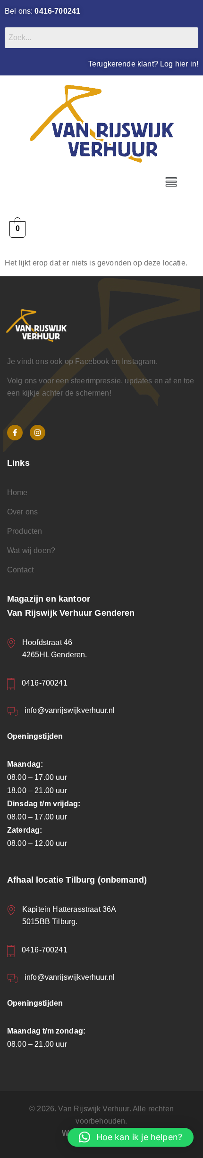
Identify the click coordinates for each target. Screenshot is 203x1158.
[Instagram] (37, 432)
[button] (171, 182)
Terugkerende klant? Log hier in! (143, 64)
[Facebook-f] (15, 432)
